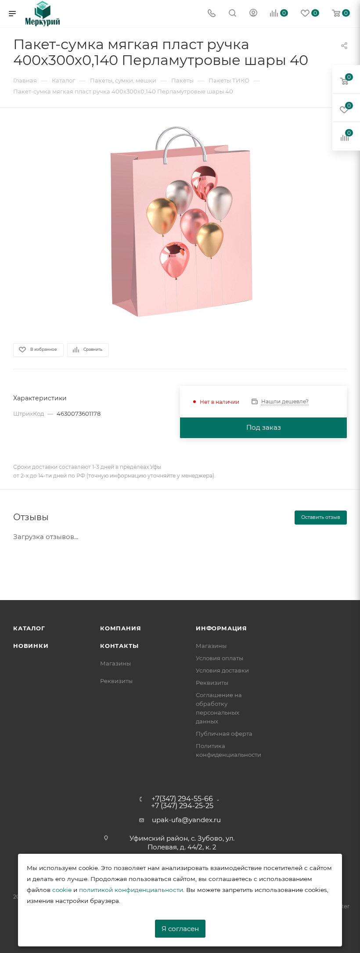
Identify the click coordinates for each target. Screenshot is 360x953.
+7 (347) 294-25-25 (182, 805)
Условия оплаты (219, 658)
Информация (221, 628)
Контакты (119, 645)
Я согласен (180, 928)
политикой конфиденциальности (131, 889)
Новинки (31, 645)
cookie (62, 889)
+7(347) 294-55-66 (182, 798)
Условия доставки (222, 670)
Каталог (29, 628)
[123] (180, 221)
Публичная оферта (224, 733)
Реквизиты (116, 680)
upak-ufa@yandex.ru (186, 820)
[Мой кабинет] (253, 14)
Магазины (115, 663)
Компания (120, 628)
